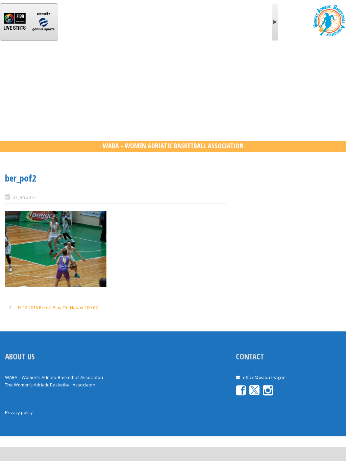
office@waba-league (264, 377)
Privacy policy (19, 412)
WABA (45, 62)
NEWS (72, 62)
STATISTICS (136, 62)
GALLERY (247, 62)
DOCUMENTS (284, 62)
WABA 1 (101, 62)
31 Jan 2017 (24, 197)
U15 (220, 62)
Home (18, 62)
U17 (198, 62)
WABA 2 (171, 62)
